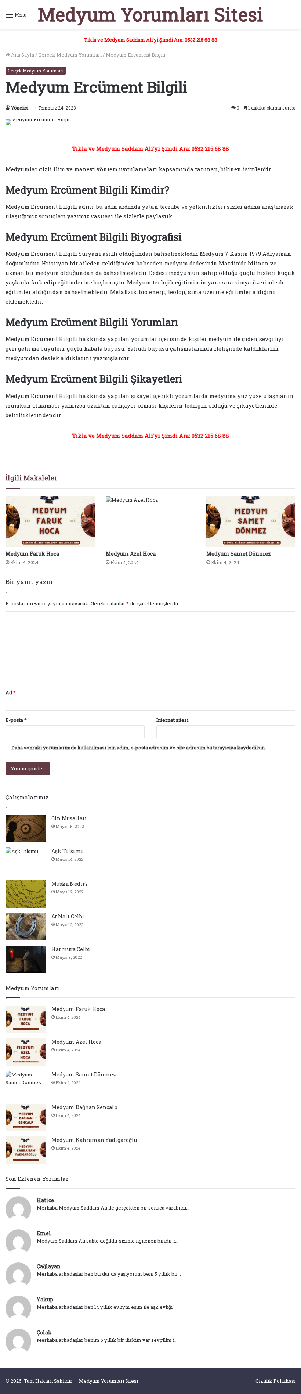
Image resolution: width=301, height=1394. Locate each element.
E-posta (16, 720)
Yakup (45, 1299)
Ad (11, 692)
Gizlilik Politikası (275, 1380)
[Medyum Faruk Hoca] (50, 521)
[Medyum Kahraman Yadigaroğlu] (26, 1150)
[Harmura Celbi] (26, 959)
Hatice (45, 1200)
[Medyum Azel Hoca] (150, 521)
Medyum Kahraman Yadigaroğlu (94, 1139)
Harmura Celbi (70, 949)
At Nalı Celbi (67, 916)
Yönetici (19, 108)
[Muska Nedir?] (26, 894)
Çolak (44, 1332)
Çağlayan (49, 1266)
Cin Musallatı (69, 818)
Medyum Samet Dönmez (238, 553)
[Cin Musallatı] (26, 828)
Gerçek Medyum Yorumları (70, 54)
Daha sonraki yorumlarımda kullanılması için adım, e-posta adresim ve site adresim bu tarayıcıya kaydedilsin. (138, 747)
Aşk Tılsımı (67, 850)
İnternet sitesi (172, 720)
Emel (44, 1233)
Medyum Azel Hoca (131, 553)
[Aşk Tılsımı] (26, 861)
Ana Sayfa (22, 54)
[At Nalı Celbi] (26, 926)
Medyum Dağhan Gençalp (84, 1107)
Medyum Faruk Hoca (32, 553)
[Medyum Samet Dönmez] (250, 521)
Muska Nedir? (69, 883)
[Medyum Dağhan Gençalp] (26, 1117)
